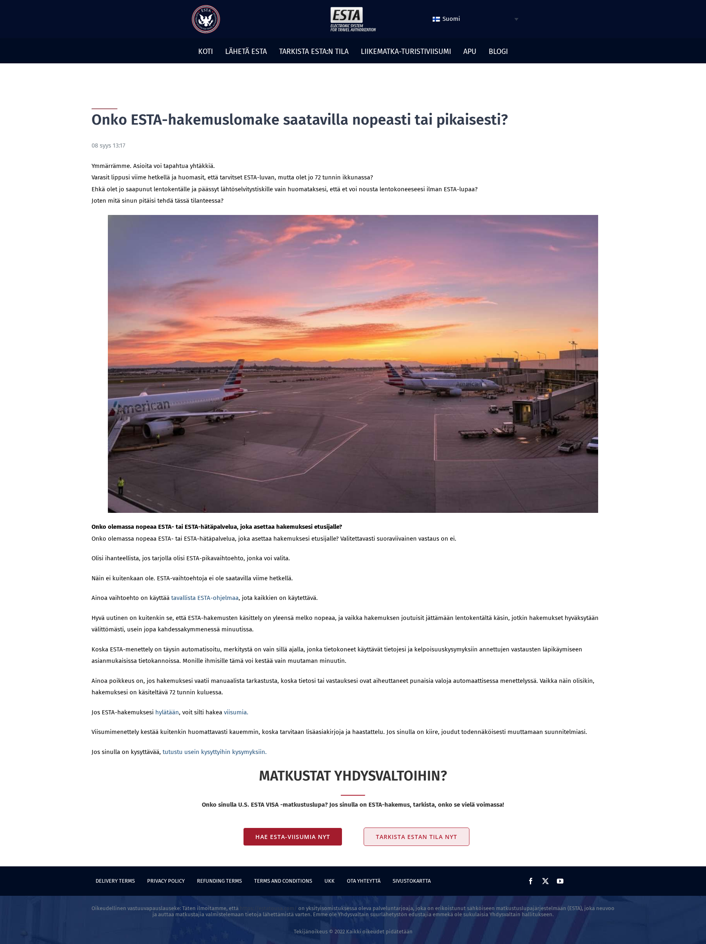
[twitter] (545, 881)
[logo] (206, 7)
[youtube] (560, 881)
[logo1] (353, 9)
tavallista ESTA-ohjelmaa (205, 598)
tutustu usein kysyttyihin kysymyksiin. (215, 752)
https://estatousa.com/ (268, 908)
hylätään (167, 712)
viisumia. (236, 712)
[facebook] (530, 881)
